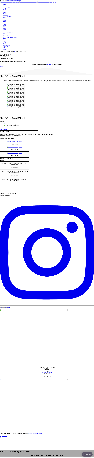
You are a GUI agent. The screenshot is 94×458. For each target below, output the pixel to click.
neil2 (15, 51)
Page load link (3, 436)
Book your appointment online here (47, 455)
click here (49, 64)
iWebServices (39, 433)
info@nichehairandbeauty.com (14, 0)
